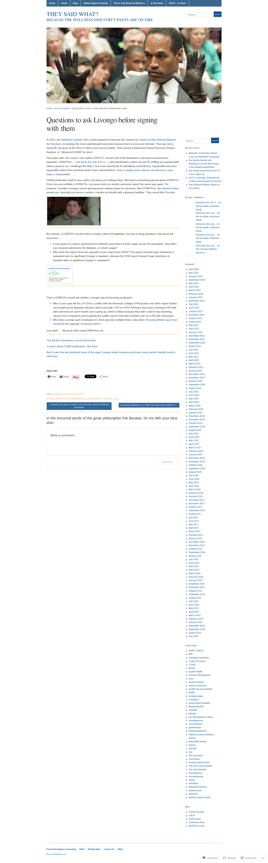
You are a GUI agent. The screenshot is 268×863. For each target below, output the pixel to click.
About (64, 3)
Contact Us (109, 849)
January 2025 (195, 276)
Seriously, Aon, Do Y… (207, 202)
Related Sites (94, 849)
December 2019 (197, 416)
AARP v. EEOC (196, 650)
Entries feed (195, 819)
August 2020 (195, 388)
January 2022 (195, 332)
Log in (192, 815)
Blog (75, 3)
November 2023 (197, 301)
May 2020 (194, 398)
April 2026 (194, 269)
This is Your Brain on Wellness (129, 3)
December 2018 (197, 458)
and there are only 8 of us (90, 161)
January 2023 (195, 311)
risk (190, 752)
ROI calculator (196, 755)
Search (217, 14)
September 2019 (197, 426)
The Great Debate (197, 769)
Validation (194, 783)
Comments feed (196, 822)
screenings (194, 759)
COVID (192, 664)
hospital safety (196, 696)
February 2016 (196, 577)
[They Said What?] (134, 65)
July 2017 (193, 517)
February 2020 (196, 409)
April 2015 (194, 612)
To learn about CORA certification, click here (71, 346)
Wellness (193, 794)
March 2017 (195, 531)
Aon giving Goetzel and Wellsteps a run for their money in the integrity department (204, 163)
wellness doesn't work (199, 797)
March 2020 (195, 405)
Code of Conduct (197, 661)
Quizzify (193, 748)
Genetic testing (196, 682)
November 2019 (197, 419)
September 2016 (197, 552)
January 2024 (195, 297)
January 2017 (195, 538)
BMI (191, 654)
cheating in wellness (199, 657)
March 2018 (195, 489)
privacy (192, 745)
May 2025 (194, 273)
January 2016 (195, 580)
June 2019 (194, 437)
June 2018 (194, 479)
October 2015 (195, 591)
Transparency (195, 773)
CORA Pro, (98, 157)
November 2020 (197, 377)
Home (52, 3)
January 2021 (195, 370)
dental (192, 668)
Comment (167, 461)
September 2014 (197, 629)
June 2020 (194, 395)
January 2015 (195, 622)
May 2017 (194, 524)
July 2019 (193, 433)
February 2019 (196, 451)
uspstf (192, 780)
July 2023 (193, 304)
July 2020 (193, 391)
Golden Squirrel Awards (95, 3)
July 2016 (193, 559)
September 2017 (197, 510)
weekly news (195, 790)
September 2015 (197, 594)
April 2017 (194, 528)
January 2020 (195, 412)
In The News (157, 3)
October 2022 (195, 318)
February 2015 (196, 619)
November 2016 (197, 545)
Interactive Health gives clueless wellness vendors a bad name (79, 406)
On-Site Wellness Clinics (201, 717)
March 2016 (195, 573)
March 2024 (195, 290)
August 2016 (195, 556)
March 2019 (195, 447)
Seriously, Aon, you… (206, 213)
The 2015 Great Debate (200, 766)
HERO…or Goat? (177, 3)
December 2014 (197, 625)
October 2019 (195, 423)
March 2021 (195, 363)
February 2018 (196, 493)
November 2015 (197, 587)
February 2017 (196, 535)
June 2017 (194, 521)
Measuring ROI (196, 706)
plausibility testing (197, 741)
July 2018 (193, 475)
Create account (196, 812)
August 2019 (195, 430)
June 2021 (194, 353)
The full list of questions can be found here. (71, 340)
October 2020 (195, 381)
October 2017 (195, 507)
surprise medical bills (199, 762)
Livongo (57, 394)
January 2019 (195, 454)
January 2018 (195, 496)
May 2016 (194, 566)
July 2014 (193, 636)
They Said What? (72, 14)
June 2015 (194, 604)
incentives (194, 699)
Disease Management (200, 675)
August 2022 (195, 322)
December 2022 (197, 315)
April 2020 (194, 402)
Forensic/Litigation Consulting (61, 849)
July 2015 (193, 601)
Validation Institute (71, 139)
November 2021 (197, 339)
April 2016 (194, 570)
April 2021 (194, 360)
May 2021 (194, 356)
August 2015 (195, 598)
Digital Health (195, 671)
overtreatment (195, 724)
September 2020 (197, 384)
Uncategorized (62, 108)
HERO (192, 692)
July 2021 (193, 350)
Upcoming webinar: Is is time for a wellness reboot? (149, 405)
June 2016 (194, 563)
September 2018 (197, 468)
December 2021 (197, 336)
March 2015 (195, 615)
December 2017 (197, 500)
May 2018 (194, 482)
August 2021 (195, 346)
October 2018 (195, 465)
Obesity (192, 713)
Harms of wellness (198, 685)
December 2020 (197, 374)
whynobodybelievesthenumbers (67, 399)
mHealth (193, 710)
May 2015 (194, 608)
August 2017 (195, 514)
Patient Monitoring (198, 731)
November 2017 (197, 503)
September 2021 (197, 342)
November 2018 (197, 461)
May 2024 (194, 283)
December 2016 (197, 542)
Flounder (170, 192)
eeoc (191, 678)
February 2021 (196, 367)
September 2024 (197, 280)
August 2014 (195, 633)
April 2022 (194, 328)
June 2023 (194, 307)
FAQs (82, 849)
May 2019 (194, 440)
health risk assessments (200, 689)
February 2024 (196, 294)
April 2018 (194, 486)
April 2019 (194, 444)
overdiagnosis (196, 720)
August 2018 (195, 472)
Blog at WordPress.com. (56, 854)
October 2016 (195, 549)
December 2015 (197, 584)
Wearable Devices (198, 787)
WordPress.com (196, 826)
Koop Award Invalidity (199, 703)
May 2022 (194, 325)
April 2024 (194, 287)
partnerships (195, 727)
